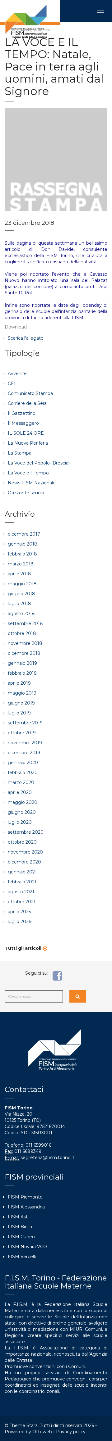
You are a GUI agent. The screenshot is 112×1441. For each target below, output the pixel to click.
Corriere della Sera (27, 403)
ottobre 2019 (22, 733)
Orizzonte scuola (26, 493)
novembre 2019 (25, 742)
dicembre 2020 (24, 862)
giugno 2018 (21, 593)
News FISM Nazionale (32, 483)
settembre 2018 (25, 623)
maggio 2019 (22, 693)
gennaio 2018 (22, 544)
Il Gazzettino (21, 413)
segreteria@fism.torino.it (47, 1157)
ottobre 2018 (22, 633)
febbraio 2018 (22, 554)
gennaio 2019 (22, 663)
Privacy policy (71, 1431)
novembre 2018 (25, 643)
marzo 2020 (21, 782)
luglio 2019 (19, 713)
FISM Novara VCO (27, 1246)
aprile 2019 (19, 683)
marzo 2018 (21, 564)
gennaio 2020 (23, 762)
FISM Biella (20, 1227)
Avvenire (17, 373)
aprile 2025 (19, 911)
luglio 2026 (19, 921)
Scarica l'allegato (26, 338)
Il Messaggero (23, 423)
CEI (12, 383)
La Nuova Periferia (28, 443)
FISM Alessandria (26, 1207)
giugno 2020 (22, 812)
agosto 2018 (21, 613)
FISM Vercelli (22, 1256)
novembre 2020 (25, 852)
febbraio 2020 (23, 772)
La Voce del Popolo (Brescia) (39, 463)
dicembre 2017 (24, 534)
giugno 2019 (21, 703)
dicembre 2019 (24, 752)
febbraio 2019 (22, 673)
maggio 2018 (22, 584)
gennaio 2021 (22, 872)
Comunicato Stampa (30, 393)
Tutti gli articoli (23, 948)
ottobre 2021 (21, 901)
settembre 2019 (25, 723)
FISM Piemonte (25, 1197)
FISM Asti (18, 1217)
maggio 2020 (22, 802)
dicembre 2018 (24, 653)
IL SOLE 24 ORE (26, 433)
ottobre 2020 (22, 842)
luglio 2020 (20, 822)
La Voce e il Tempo (28, 473)
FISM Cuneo (21, 1236)
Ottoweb (42, 1431)
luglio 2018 (19, 603)
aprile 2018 (19, 574)
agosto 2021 (21, 892)
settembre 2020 (26, 832)
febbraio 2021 (22, 882)
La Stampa (19, 453)
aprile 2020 (20, 792)
